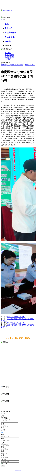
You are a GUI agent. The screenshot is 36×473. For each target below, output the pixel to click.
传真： (3, 443)
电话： (3, 438)
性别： (3, 428)
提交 (3, 465)
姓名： (3, 424)
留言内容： (5, 418)
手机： (3, 434)
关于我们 (8, 28)
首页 (7, 24)
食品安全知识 (10, 33)
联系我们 (8, 41)
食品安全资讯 (10, 37)
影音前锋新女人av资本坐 (16, 317)
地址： (3, 451)
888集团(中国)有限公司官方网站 (12, 65)
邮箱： (3, 447)
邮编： (3, 455)
